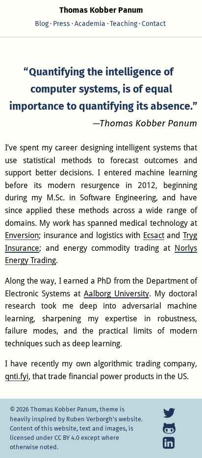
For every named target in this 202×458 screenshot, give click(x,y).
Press (61, 24)
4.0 (66, 437)
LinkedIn (170, 443)
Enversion (22, 235)
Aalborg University (116, 293)
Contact (154, 24)
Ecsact (153, 235)
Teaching (123, 24)
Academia (90, 24)
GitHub (170, 427)
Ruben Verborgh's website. (104, 419)
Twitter (170, 413)
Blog (42, 24)
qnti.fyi (16, 376)
